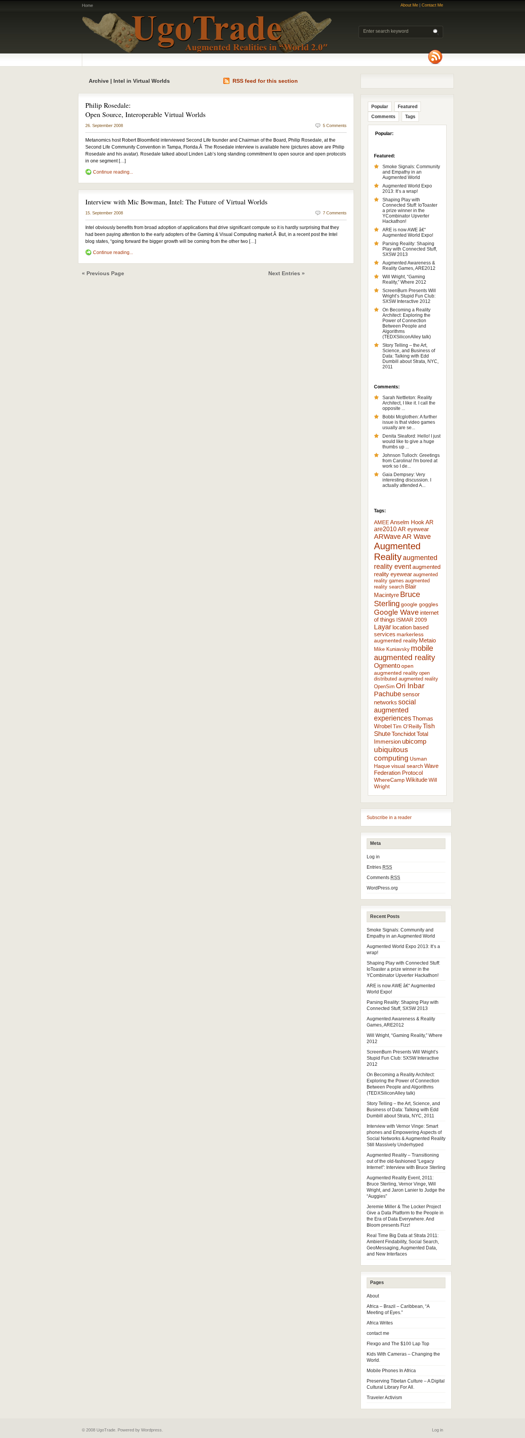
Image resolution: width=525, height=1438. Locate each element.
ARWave (387, 536)
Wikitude (416, 779)
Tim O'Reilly (407, 726)
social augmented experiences (395, 710)
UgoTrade (207, 33)
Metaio (427, 640)
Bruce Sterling (397, 599)
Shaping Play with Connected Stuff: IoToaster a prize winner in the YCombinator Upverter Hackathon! (409, 210)
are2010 (385, 529)
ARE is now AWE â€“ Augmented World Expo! (407, 232)
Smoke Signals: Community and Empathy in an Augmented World (411, 172)
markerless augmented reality (399, 637)
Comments (383, 116)
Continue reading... (113, 172)
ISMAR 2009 (411, 620)
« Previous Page (103, 273)
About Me (409, 5)
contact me (378, 1333)
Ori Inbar (410, 686)
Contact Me (432, 5)
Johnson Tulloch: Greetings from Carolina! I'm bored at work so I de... (411, 461)
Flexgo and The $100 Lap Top (398, 1343)
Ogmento (387, 665)
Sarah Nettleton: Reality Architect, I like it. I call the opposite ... (408, 403)
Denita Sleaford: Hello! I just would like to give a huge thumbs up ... (411, 441)
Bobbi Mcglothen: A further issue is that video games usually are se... (409, 422)
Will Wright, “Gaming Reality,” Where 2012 (404, 279)
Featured (407, 106)
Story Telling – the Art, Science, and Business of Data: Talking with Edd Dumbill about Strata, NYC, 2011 (410, 356)
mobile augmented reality (404, 653)
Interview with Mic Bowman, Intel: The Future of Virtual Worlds (176, 201)
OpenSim (384, 686)
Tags (410, 116)
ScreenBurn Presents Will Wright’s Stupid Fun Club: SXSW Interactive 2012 (409, 296)
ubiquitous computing (391, 754)
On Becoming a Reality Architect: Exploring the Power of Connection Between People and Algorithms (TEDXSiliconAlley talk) (406, 323)
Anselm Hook (407, 522)
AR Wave (416, 536)
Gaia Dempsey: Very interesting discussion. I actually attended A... (406, 480)
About (373, 1296)
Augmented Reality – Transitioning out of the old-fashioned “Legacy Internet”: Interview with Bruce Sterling (406, 1161)
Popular (379, 106)
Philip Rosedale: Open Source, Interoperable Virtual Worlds (145, 109)
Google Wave (396, 612)
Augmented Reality (397, 551)
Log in (373, 856)
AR (429, 522)
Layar (382, 627)
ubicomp (414, 741)
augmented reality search (402, 584)
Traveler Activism (384, 1397)
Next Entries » (286, 273)
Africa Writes (380, 1323)
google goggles (419, 604)
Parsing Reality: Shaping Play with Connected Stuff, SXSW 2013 (409, 249)
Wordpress (151, 1430)
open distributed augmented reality (406, 676)
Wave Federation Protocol (406, 769)
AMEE (381, 522)
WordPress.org (382, 888)
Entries (379, 867)
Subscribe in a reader (389, 817)
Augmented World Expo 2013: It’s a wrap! (407, 188)
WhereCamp (389, 780)
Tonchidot (403, 734)
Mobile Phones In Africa (391, 1370)
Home (87, 5)
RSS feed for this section (265, 81)
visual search (407, 766)
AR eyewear (413, 529)
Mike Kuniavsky (392, 649)
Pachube (387, 694)
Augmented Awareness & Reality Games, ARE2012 (408, 265)
